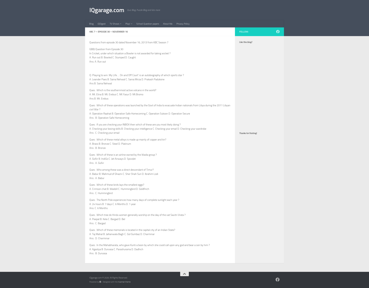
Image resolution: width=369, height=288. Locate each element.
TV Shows (114, 23)
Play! (127, 23)
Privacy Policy (183, 23)
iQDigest (102, 23)
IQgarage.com (106, 10)
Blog (91, 23)
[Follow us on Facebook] (278, 31)
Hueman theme (124, 282)
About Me (167, 23)
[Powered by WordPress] (100, 282)
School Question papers (147, 23)
